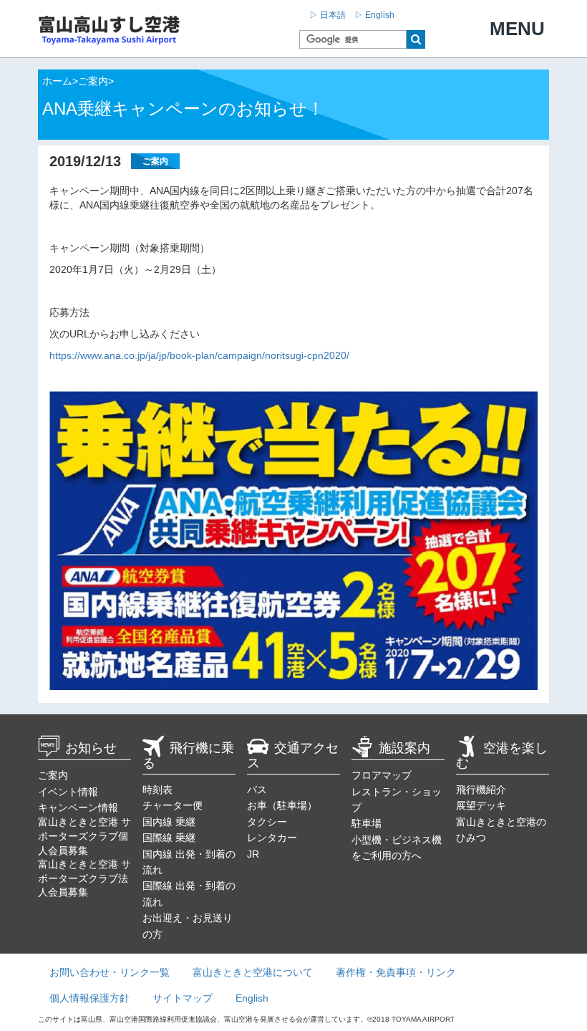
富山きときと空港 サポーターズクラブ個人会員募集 (84, 835)
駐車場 (366, 823)
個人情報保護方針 (89, 998)
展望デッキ (481, 805)
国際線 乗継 (168, 837)
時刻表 (157, 789)
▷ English (374, 15)
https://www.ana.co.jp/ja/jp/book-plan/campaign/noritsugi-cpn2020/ (199, 355)
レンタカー (272, 837)
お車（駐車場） (282, 805)
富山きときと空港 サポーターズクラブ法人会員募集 (84, 878)
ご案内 (53, 775)
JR (253, 854)
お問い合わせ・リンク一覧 (109, 972)
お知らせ (91, 748)
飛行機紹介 (481, 789)
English (252, 998)
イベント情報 (68, 791)
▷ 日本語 (327, 15)
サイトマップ (182, 998)
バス (257, 789)
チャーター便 (172, 805)
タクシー (267, 822)
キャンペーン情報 (78, 807)
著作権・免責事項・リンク (396, 972)
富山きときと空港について (253, 972)
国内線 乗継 (168, 822)
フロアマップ (381, 775)
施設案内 (404, 748)
